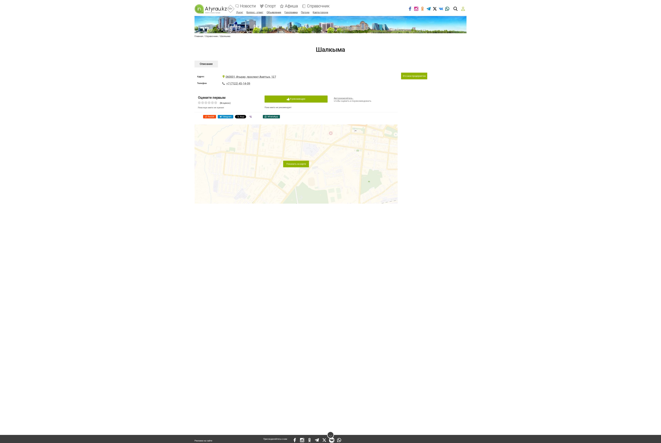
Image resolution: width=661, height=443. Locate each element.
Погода (305, 12)
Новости (248, 6)
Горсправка (291, 12)
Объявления (274, 12)
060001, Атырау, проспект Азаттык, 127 (251, 76)
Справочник (318, 6)
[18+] (211, 9)
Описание (206, 64)
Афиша (291, 6)
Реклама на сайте (203, 441)
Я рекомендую (297, 99)
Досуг (239, 12)
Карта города (320, 12)
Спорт (270, 6)
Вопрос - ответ (254, 12)
